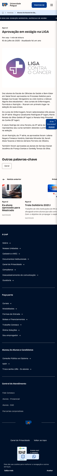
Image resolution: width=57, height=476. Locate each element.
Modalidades (8, 309)
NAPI (4, 364)
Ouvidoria (6, 280)
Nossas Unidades (10, 248)
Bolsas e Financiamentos (13, 319)
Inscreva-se (39, 5)
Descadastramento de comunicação (19, 275)
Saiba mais (8, 470)
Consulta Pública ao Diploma (15, 358)
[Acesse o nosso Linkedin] (28, 433)
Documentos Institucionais (14, 259)
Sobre (5, 243)
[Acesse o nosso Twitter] (33, 433)
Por (13, 38)
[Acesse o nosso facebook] (20, 433)
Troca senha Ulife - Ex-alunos (15, 369)
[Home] (3, 13)
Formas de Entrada (11, 314)
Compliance (7, 269)
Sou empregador (10, 335)
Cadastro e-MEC (9, 254)
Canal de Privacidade (12, 264)
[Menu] (51, 5)
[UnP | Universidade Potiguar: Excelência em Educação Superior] (16, 5)
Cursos (5, 303)
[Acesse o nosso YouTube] (37, 433)
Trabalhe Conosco (10, 325)
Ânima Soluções (9, 330)
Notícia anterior (14, 179)
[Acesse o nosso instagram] (24, 433)
